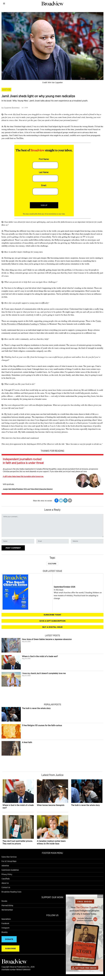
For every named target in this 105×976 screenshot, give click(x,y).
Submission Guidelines (10, 870)
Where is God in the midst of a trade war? (40, 656)
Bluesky (5, 932)
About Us (5, 883)
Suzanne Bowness (12, 107)
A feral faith (27, 742)
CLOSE (100, 896)
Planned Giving (7, 905)
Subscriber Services (9, 857)
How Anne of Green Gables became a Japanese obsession (47, 639)
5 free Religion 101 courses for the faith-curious (42, 725)
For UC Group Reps (9, 861)
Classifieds (6, 879)
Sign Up (44, 205)
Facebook (5, 923)
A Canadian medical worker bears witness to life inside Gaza (51, 842)
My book (8, 414)
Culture (52, 564)
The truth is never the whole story (36, 708)
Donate (4, 901)
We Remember (7, 910)
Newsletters (6, 919)
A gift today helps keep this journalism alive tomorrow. (23, 476)
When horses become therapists (50, 805)
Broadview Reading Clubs (11, 892)
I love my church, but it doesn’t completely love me (44, 673)
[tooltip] (56, 500)
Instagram (5, 928)
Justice (6, 89)
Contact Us (6, 887)
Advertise (5, 866)
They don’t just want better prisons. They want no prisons (18, 842)
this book (16, 114)
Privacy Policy (7, 874)
